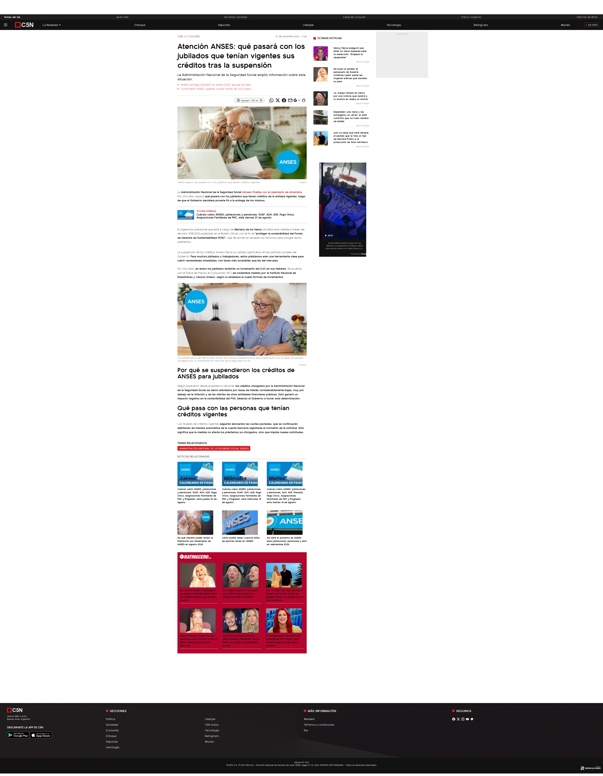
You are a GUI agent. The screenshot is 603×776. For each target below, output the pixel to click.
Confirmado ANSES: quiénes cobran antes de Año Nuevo (216, 89)
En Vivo (593, 25)
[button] (303, 100)
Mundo (565, 25)
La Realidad (50, 25)
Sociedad (112, 724)
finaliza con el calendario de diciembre (272, 192)
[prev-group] (321, 210)
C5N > (181, 36)
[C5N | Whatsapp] (472, 719)
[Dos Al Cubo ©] (591, 769)
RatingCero (481, 25)
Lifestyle (308, 25)
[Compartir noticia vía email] (290, 100)
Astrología (112, 747)
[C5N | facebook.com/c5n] (454, 719)
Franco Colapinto (471, 17)
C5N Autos (212, 724)
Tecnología (393, 25)
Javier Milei (122, 17)
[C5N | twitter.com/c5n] (459, 719)
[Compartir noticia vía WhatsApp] (271, 100)
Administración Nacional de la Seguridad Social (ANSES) (214, 448)
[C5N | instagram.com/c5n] (463, 719)
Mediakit (309, 719)
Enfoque (140, 25)
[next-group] (364, 210)
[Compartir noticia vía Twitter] (277, 100)
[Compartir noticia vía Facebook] (284, 100)
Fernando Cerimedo (235, 17)
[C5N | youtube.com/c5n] (468, 719)
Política (110, 719)
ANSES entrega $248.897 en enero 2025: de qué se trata (216, 84)
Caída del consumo (354, 17)
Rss (306, 730)
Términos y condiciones (319, 724)
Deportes (224, 25)
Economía (193, 36)
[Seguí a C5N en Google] (295, 101)
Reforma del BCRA (587, 17)
